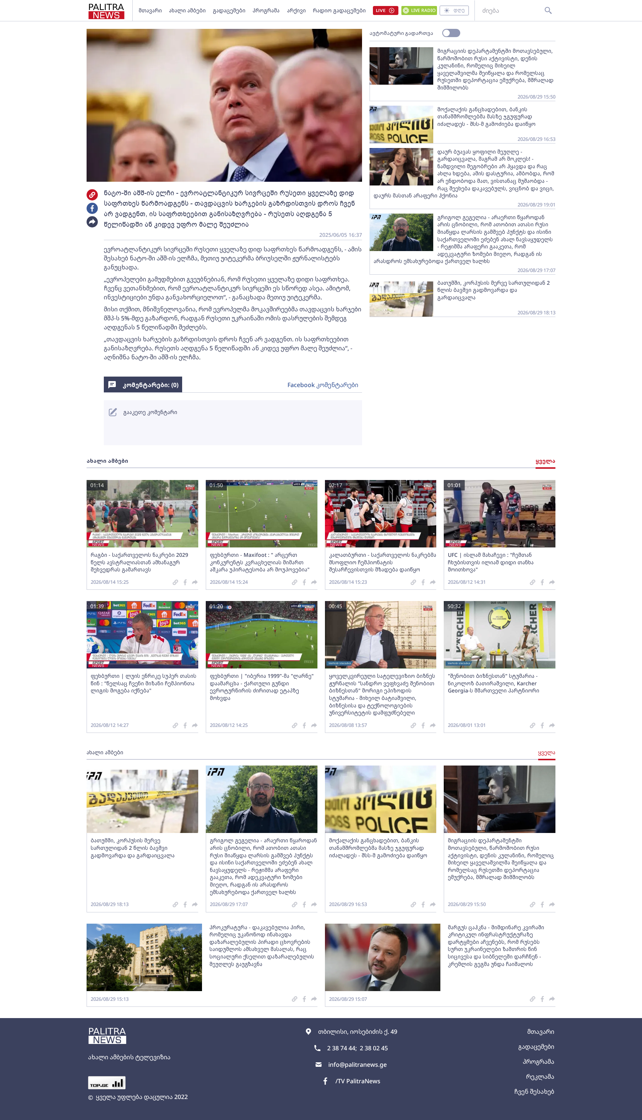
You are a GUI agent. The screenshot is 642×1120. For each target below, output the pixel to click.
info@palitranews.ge (357, 1064)
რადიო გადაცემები (339, 10)
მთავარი (150, 10)
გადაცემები (229, 10)
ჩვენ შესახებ (534, 1091)
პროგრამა (266, 10)
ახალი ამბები (187, 10)
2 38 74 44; (342, 1048)
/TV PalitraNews (357, 1081)
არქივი (296, 10)
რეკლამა (540, 1076)
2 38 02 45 (374, 1048)
